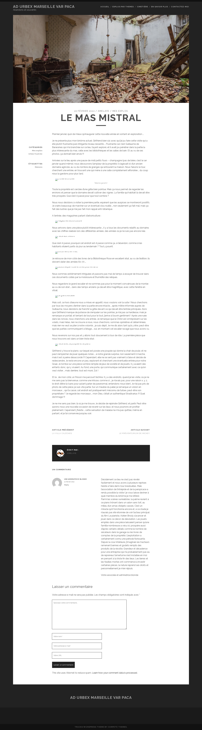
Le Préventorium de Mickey (134, 433)
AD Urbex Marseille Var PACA (43, 7)
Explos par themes (123, 7)
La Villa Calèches (62, 433)
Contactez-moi (180, 7)
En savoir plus (159, 7)
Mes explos (120, 111)
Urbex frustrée (35, 154)
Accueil (104, 7)
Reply (66, 485)
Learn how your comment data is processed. (114, 673)
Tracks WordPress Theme (89, 727)
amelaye (103, 111)
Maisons (38, 167)
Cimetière (142, 7)
